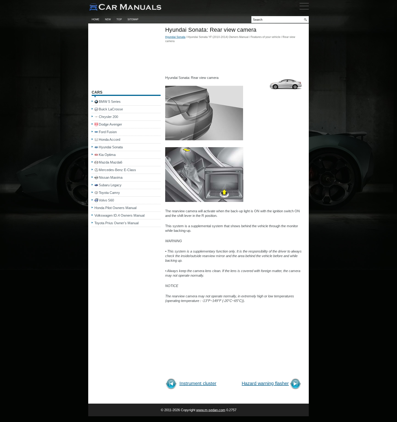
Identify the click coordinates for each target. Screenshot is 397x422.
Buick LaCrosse (111, 109)
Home (95, 19)
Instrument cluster (197, 383)
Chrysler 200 (108, 117)
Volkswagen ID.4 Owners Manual (119, 215)
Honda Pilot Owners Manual (115, 208)
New (108, 19)
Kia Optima (107, 155)
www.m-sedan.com (210, 410)
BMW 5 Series (110, 101)
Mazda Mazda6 (110, 162)
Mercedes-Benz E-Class (117, 170)
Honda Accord (109, 139)
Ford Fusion (108, 132)
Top (119, 19)
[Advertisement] (234, 60)
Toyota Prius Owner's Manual (116, 223)
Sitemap (133, 19)
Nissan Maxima (110, 177)
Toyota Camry (109, 193)
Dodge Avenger (110, 124)
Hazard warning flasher (265, 383)
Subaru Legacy (110, 185)
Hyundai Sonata (175, 37)
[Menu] (304, 10)
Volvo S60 (106, 200)
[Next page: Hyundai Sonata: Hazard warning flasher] (296, 384)
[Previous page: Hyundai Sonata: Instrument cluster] (172, 384)
